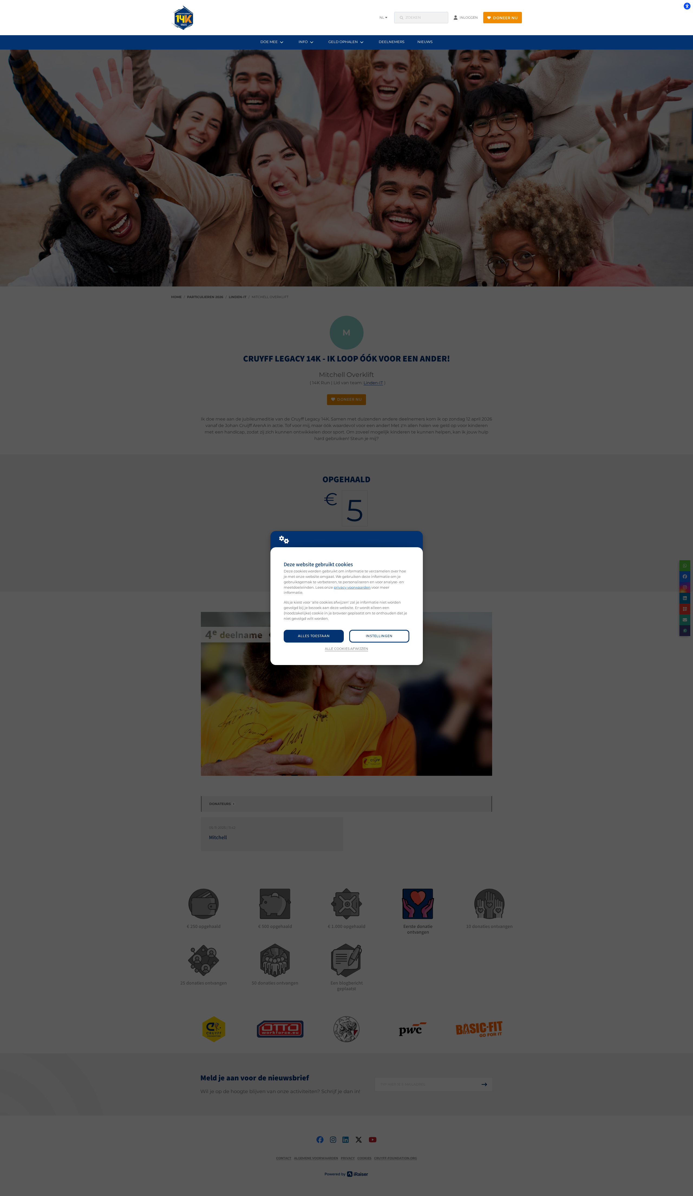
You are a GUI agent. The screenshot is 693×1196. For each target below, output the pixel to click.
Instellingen (379, 636)
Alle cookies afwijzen (346, 649)
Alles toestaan (314, 636)
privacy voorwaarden (352, 587)
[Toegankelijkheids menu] (687, 6)
